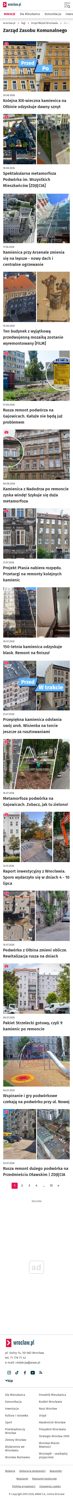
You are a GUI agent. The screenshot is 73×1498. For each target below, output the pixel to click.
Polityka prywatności (23, 1486)
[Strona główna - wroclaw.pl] (12, 4)
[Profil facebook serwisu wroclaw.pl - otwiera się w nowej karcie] (24, 1372)
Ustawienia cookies (50, 1486)
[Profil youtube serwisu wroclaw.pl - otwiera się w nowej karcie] (32, 1372)
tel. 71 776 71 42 (15, 1357)
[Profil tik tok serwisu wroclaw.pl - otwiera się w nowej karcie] (16, 1372)
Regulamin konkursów (44, 1478)
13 (51, 1185)
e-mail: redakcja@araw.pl (22, 1362)
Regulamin (22, 1478)
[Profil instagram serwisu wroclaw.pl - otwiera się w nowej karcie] (9, 1372)
